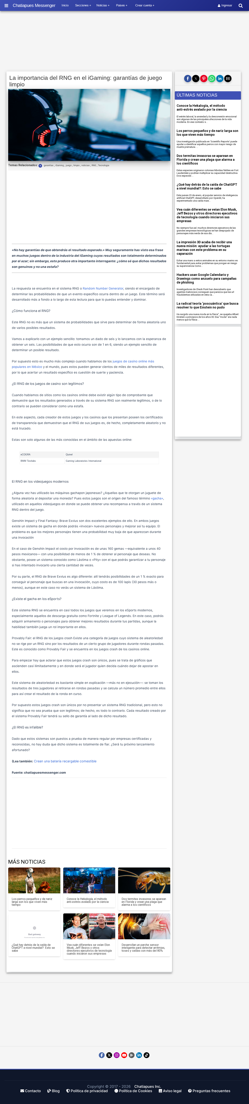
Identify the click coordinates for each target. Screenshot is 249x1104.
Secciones (82, 5)
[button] (187, 78)
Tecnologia (103, 165)
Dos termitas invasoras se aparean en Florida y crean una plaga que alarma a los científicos (206, 159)
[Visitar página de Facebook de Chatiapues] (102, 1055)
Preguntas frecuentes (211, 1091)
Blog (55, 1091)
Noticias (101, 5)
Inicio (65, 5)
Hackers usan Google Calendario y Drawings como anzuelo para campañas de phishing (206, 278)
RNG (94, 165)
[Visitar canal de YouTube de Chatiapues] (124, 1055)
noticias (85, 165)
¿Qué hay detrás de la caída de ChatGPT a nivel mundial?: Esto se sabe (207, 186)
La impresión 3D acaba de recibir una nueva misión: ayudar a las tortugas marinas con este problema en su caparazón (204, 247)
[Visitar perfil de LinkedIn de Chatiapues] (139, 1055)
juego (68, 165)
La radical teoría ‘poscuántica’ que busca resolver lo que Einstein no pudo (207, 305)
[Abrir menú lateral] (6, 5)
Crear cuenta (143, 5)
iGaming (59, 165)
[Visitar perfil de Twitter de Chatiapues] (109, 1055)
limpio (76, 165)
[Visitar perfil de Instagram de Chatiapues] (117, 1055)
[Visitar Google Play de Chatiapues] (132, 1055)
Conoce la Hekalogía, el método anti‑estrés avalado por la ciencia (202, 107)
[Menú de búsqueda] (241, 5)
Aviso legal (172, 1091)
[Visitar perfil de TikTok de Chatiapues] (146, 1055)
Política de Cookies (135, 1091)
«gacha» (157, 498)
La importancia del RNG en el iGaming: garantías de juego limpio (85, 81)
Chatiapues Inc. (147, 1086)
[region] (124, 41)
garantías (48, 165)
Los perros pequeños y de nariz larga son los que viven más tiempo (207, 132)
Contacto (32, 1091)
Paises (120, 5)
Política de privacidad (89, 1091)
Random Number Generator (103, 288)
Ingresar (226, 5)
